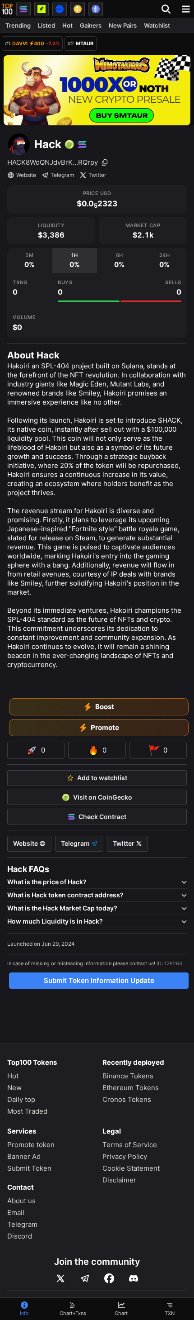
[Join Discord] (133, 1278)
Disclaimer (119, 1180)
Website (26, 175)
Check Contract (102, 816)
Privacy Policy (124, 1156)
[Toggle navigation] (186, 9)
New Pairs (123, 25)
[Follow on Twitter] (60, 1278)
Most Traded (27, 1111)
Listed (46, 25)
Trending (18, 25)
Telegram (62, 175)
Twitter (97, 175)
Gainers (91, 25)
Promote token (31, 1144)
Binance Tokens (127, 1076)
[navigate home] (7, 9)
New (14, 1087)
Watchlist (157, 25)
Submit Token (29, 1168)
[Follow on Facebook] (109, 1278)
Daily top (21, 1099)
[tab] (29, 260)
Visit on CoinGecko (102, 797)
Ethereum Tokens (130, 1087)
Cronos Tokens (126, 1099)
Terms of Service (129, 1144)
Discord (19, 1236)
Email (15, 1212)
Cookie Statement (131, 1168)
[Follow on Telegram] (85, 1278)
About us (21, 1200)
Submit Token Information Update (99, 980)
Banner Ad (24, 1156)
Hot (67, 25)
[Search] (169, 9)
